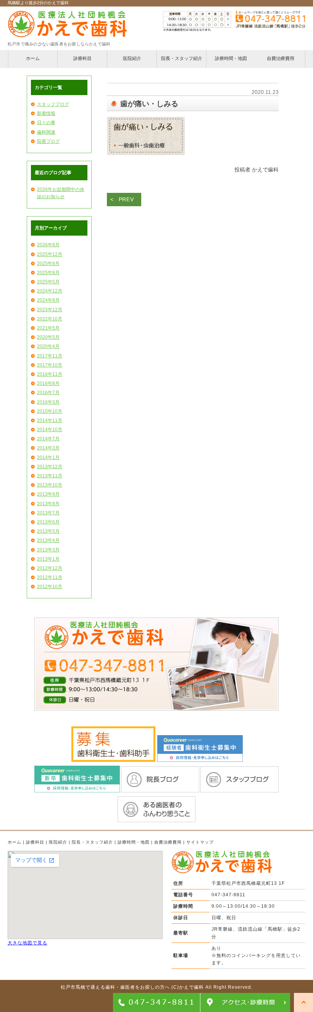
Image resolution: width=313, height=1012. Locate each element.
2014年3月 (48, 448)
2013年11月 (49, 476)
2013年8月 (48, 503)
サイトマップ (200, 842)
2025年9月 (48, 263)
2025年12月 (49, 254)
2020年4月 (48, 346)
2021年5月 (48, 328)
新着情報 (46, 113)
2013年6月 (48, 522)
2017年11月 (49, 356)
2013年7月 (48, 513)
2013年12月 (49, 466)
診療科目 (35, 842)
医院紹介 (58, 842)
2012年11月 (49, 577)
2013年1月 (48, 559)
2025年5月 (48, 282)
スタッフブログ (53, 104)
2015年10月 (49, 411)
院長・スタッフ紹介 (92, 842)
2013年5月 (48, 531)
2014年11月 (49, 420)
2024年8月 (48, 300)
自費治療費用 (168, 842)
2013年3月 (48, 550)
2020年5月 (48, 337)
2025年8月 (48, 272)
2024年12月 (49, 291)
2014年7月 (48, 438)
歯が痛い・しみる (149, 104)
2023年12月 (49, 309)
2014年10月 (49, 429)
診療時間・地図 (134, 842)
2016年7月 (48, 392)
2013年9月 (48, 494)
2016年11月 (49, 374)
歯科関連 (46, 132)
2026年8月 (48, 244)
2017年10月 (49, 365)
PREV (126, 199)
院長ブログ (48, 141)
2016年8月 (48, 383)
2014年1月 (48, 457)
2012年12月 (49, 568)
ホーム (14, 842)
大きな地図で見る (27, 943)
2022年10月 (49, 319)
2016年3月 (48, 402)
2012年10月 (49, 586)
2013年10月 (49, 485)
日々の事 (46, 122)
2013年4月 (48, 540)
